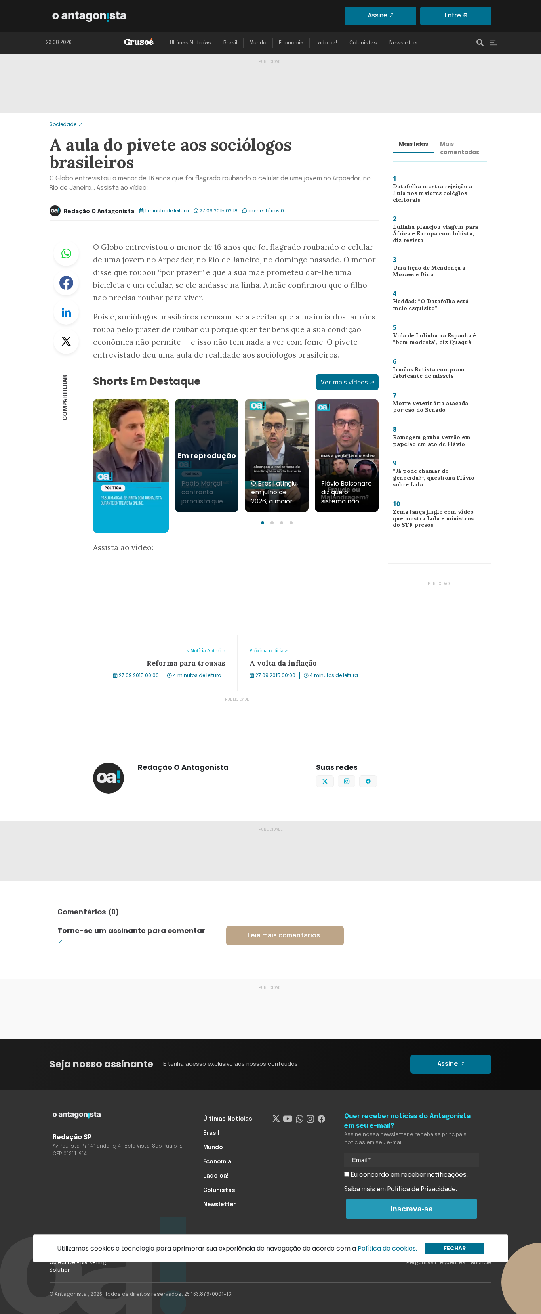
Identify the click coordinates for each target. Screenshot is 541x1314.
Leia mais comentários (284, 935)
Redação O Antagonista (99, 211)
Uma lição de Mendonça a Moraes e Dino (427, 273)
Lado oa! (326, 43)
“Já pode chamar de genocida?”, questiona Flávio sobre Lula (435, 477)
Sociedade (63, 124)
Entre (453, 15)
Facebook (66, 282)
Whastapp (66, 253)
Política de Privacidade (421, 1189)
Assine (377, 15)
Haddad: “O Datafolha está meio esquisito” (428, 306)
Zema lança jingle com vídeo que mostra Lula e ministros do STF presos (435, 520)
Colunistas (363, 43)
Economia (291, 43)
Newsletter (403, 43)
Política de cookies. (387, 1248)
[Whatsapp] (299, 1119)
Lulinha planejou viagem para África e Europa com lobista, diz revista (435, 235)
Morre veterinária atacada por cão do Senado (433, 408)
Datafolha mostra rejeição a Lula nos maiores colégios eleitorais (430, 195)
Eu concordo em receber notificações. (408, 1175)
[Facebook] (321, 1119)
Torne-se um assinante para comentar (131, 930)
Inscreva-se (412, 1209)
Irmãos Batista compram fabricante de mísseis (425, 375)
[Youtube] (287, 1119)
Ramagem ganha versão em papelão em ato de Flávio (430, 442)
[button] (262, 523)
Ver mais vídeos (344, 382)
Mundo (258, 43)
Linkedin (66, 312)
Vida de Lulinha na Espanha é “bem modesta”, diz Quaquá (431, 341)
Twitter (66, 341)
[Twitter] (276, 1119)
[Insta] (310, 1119)
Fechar (455, 1248)
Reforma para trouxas (121, 640)
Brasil (230, 43)
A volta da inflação (265, 640)
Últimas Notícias (190, 43)
